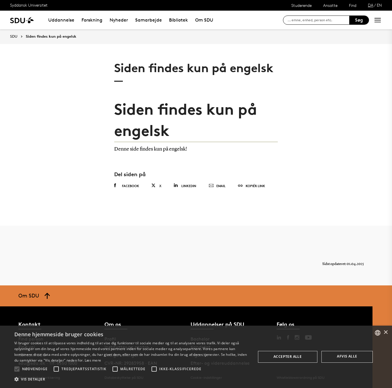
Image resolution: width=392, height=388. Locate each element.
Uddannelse (61, 20)
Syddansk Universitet (29, 5)
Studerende (301, 5)
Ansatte (330, 5)
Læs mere (93, 360)
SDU (14, 36)
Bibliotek (178, 20)
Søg (359, 20)
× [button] (385, 332)
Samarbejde (148, 20)
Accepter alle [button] (287, 356)
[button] (17, 369)
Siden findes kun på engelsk (51, 36)
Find (352, 5)
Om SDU (204, 20)
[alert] (196, 357)
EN (379, 5)
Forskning (91, 20)
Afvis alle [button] (347, 356)
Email (221, 186)
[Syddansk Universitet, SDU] (22, 20)
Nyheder (119, 20)
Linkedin (188, 186)
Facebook (130, 186)
